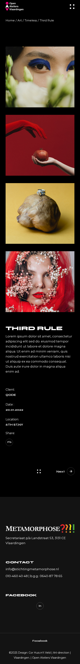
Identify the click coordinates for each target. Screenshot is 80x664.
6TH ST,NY (14, 424)
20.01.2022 (14, 409)
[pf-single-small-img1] (40, 77)
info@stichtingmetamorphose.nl (32, 569)
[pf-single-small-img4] (40, 281)
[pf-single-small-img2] (40, 213)
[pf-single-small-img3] (40, 145)
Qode (11, 394)
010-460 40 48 (17, 576)
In (40, 605)
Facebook (39, 640)
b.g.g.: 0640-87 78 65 (46, 576)
